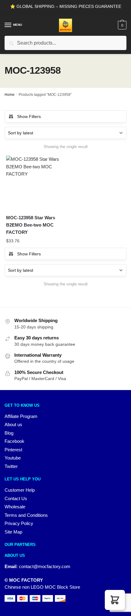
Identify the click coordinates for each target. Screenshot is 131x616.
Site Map (13, 531)
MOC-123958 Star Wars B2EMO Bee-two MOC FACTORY (30, 225)
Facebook (14, 441)
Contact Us (16, 498)
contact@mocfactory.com (44, 566)
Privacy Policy (19, 523)
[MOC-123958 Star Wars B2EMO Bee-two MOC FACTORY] (33, 183)
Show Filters (29, 116)
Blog (9, 433)
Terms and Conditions (26, 515)
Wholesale (15, 506)
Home (10, 95)
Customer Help (20, 490)
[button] (115, 600)
